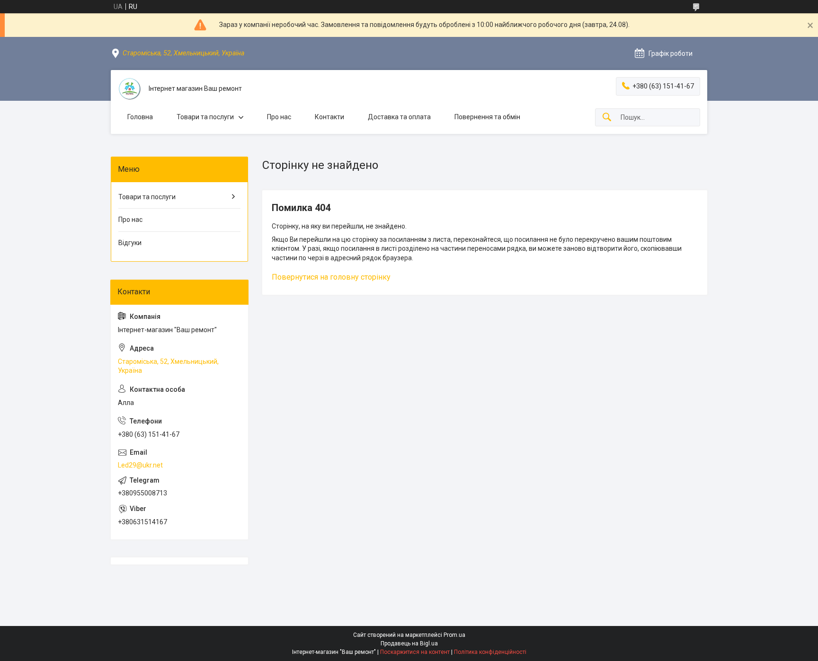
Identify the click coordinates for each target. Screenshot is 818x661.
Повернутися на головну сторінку (331, 277)
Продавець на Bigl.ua (409, 643)
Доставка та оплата (399, 117)
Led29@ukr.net (140, 465)
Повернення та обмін (487, 117)
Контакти (329, 117)
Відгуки (130, 243)
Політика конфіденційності (490, 652)
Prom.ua (454, 635)
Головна (140, 117)
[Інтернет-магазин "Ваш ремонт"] (130, 89)
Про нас (279, 117)
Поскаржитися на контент (415, 652)
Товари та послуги (205, 117)
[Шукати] (607, 117)
